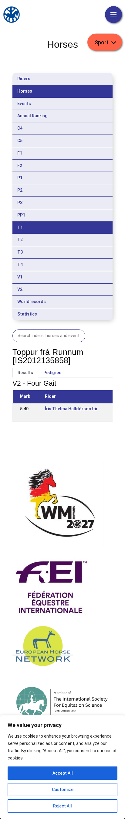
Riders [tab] (23, 78)
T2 (20, 239)
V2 (19, 289)
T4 (20, 264)
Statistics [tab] (27, 314)
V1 (19, 277)
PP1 (21, 215)
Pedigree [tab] (52, 372)
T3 (20, 252)
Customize (62, 789)
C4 (19, 128)
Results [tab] (25, 372)
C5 (19, 140)
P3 (19, 202)
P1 (19, 177)
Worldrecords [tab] (31, 301)
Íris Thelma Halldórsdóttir (71, 408)
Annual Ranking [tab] (32, 115)
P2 (19, 190)
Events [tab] (24, 103)
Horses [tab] (24, 91)
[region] (62, 767)
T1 (20, 227)
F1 (19, 153)
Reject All (62, 806)
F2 (19, 165)
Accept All (62, 773)
